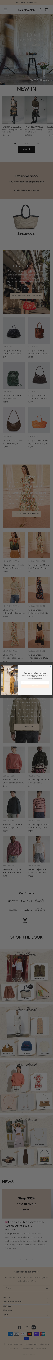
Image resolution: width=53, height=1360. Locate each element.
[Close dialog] (50, 666)
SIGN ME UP (35, 686)
